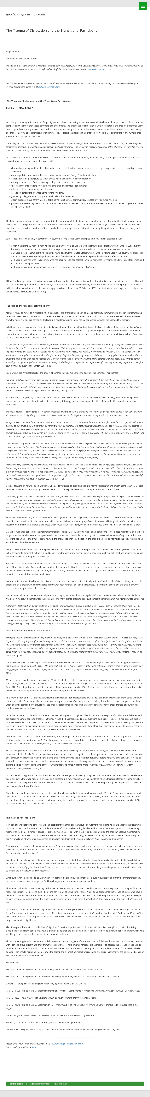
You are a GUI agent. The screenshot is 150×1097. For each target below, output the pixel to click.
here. (34, 1047)
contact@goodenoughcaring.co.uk (52, 1084)
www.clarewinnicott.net (100, 69)
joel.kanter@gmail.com (49, 86)
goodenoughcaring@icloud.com (68, 1043)
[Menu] (143, 6)
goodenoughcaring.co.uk (25, 14)
